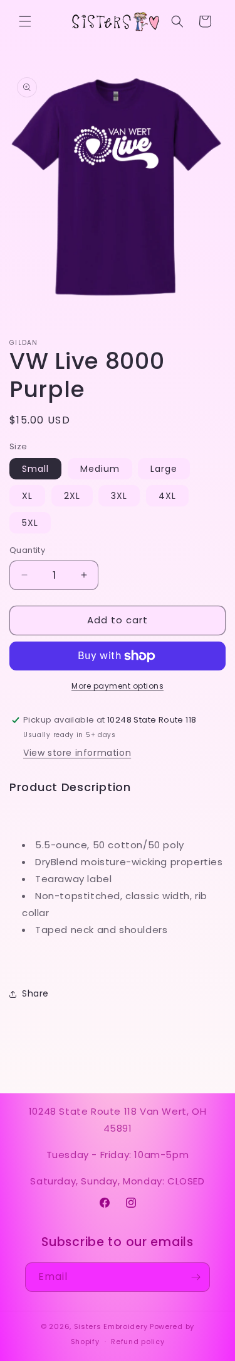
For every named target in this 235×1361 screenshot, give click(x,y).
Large (163, 468)
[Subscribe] (195, 1277)
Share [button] (35, 993)
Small (35, 468)
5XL (30, 523)
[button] (25, 21)
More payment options (117, 685)
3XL (119, 495)
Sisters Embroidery (111, 1326)
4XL (167, 495)
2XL (72, 495)
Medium (100, 468)
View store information (77, 752)
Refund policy (137, 1341)
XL (27, 495)
